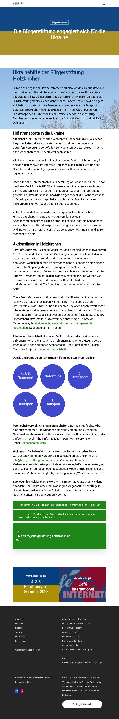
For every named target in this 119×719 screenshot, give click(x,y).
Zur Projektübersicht (82, 704)
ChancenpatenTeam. (33, 442)
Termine (18, 632)
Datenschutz (21, 636)
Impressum (20, 641)
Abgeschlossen (59, 22)
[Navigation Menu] (104, 3)
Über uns (19, 623)
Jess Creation (34, 650)
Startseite (19, 619)
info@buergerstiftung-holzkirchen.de (36, 460)
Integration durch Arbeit (51, 349)
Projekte (19, 628)
